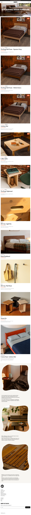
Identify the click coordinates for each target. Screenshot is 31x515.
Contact (2, 489)
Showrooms (2, 491)
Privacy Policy (3, 495)
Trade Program (3, 490)
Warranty (2, 492)
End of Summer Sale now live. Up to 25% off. (15, 0)
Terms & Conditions (3, 494)
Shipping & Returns (3, 493)
